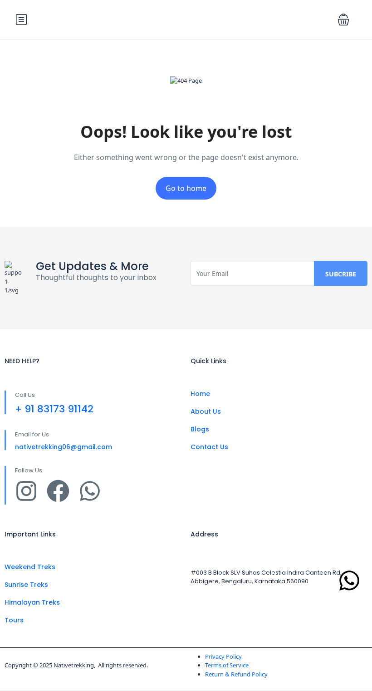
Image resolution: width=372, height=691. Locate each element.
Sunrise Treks (26, 584)
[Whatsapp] (89, 491)
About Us (206, 411)
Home (200, 393)
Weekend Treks (30, 566)
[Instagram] (26, 491)
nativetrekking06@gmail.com (63, 446)
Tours (14, 620)
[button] (343, 19)
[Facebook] (58, 491)
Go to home (186, 188)
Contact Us (209, 446)
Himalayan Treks (32, 602)
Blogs (200, 429)
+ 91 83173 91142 (54, 409)
